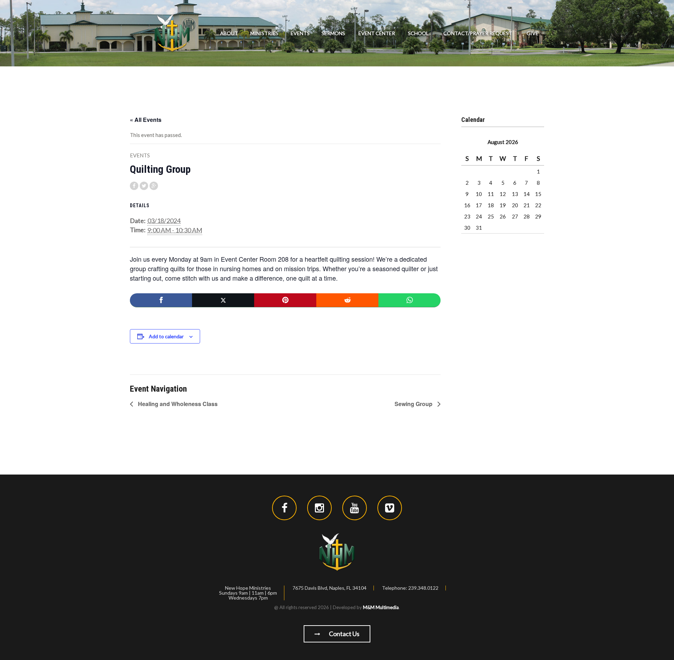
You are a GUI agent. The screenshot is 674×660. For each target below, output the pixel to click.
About (229, 33)
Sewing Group (414, 404)
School (418, 33)
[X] (223, 300)
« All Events (145, 120)
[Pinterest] (285, 300)
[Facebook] (161, 300)
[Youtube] (354, 508)
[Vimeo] (389, 508)
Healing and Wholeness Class (177, 404)
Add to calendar (166, 336)
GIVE (532, 33)
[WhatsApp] (409, 300)
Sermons (333, 33)
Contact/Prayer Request (477, 33)
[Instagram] (319, 508)
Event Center (376, 33)
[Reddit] (347, 300)
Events (300, 33)
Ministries (264, 33)
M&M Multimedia (381, 607)
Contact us (343, 634)
